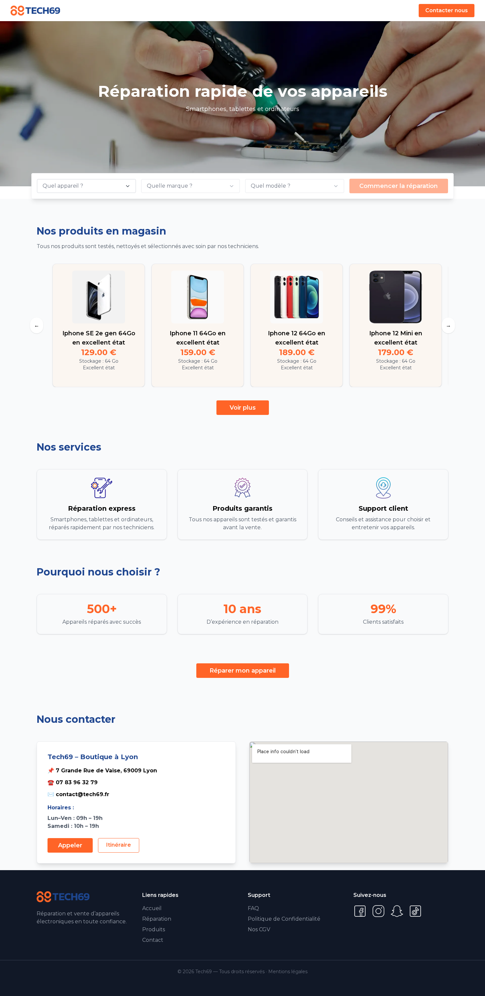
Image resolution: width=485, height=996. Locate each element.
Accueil (152, 908)
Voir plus (243, 407)
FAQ (253, 908)
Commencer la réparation (398, 186)
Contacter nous (446, 10)
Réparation (156, 919)
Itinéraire (118, 845)
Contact (152, 940)
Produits (153, 929)
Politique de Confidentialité (284, 919)
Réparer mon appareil (243, 670)
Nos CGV (259, 929)
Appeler (70, 845)
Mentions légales (287, 972)
